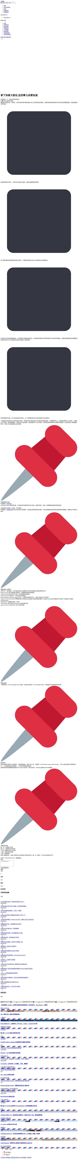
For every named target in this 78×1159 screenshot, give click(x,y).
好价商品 (23, 1157)
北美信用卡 (7, 32)
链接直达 (9, 503)
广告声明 (29, 1157)
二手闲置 (6, 29)
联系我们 (8, 1157)
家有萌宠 (6, 31)
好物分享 (6, 24)
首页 (2, 37)
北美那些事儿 (7, 34)
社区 (5, 23)
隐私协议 (13, 1157)
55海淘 (2, 1)
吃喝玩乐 (6, 28)
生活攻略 (6, 26)
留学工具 (18, 1157)
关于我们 (3, 1157)
